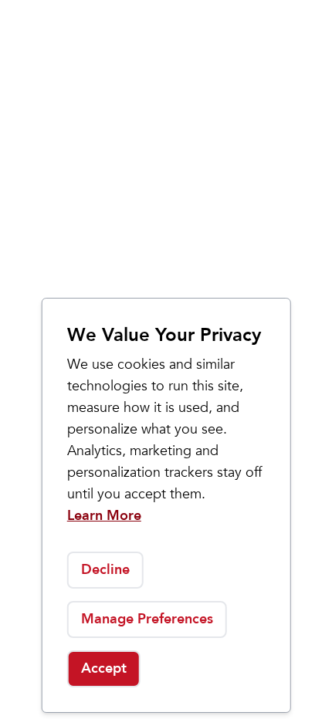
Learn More (104, 515)
